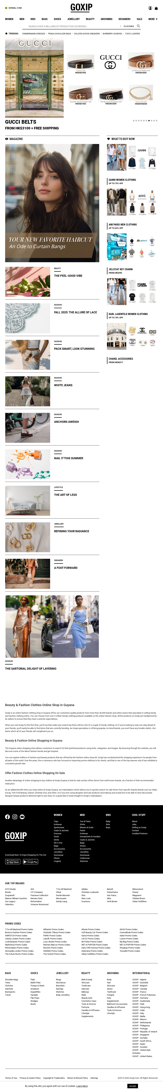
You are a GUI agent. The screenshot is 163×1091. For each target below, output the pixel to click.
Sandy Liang (61, 901)
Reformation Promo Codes (17, 948)
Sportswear (59, 827)
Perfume (85, 1007)
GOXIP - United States (142, 1056)
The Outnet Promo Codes (54, 954)
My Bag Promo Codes (129, 941)
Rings (58, 979)
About (134, 821)
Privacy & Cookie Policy (30, 1078)
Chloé (58, 892)
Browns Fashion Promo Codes (18, 932)
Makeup (85, 992)
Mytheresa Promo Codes (16, 945)
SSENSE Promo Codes (53, 951)
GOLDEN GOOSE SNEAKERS (87, 33)
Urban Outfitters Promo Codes (95, 954)
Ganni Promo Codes (90, 935)
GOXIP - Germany (140, 998)
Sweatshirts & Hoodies (90, 836)
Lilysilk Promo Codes (52, 938)
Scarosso (86, 901)
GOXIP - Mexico (139, 1019)
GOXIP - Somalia (139, 1038)
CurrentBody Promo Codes (131, 932)
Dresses (57, 833)
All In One (58, 843)
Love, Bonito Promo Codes (55, 941)
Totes (7, 982)
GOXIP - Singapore (140, 1034)
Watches (84, 861)
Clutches (9, 985)
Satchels (9, 989)
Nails (84, 995)
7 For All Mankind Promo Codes (19, 929)
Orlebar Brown (138, 898)
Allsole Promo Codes (91, 929)
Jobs (134, 824)
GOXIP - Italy (138, 1013)
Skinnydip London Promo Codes (19, 951)
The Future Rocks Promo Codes (19, 954)
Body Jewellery (63, 995)
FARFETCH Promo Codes (16, 935)
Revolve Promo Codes (53, 948)
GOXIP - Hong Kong (141, 1007)
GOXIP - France (139, 992)
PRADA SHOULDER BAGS (60, 33)
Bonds (8, 892)
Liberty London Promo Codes (18, 938)
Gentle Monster (63, 895)
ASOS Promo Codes (129, 929)
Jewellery (58, 852)
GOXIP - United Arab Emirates (141, 1051)
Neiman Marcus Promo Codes (56, 945)
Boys (108, 827)
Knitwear (58, 824)
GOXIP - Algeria (139, 979)
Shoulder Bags (11, 979)
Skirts (56, 840)
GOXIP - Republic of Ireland (144, 1031)
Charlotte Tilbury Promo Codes (57, 932)
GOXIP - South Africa (141, 1041)
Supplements (87, 1016)
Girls (108, 824)
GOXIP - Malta (138, 1016)
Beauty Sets (87, 998)
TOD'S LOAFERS (132, 33)
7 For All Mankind (63, 889)
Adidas (85, 889)
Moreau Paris (37, 898)
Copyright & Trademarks (54, 1078)
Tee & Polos (85, 821)
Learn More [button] (82, 1086)
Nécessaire (61, 898)
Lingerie (57, 861)
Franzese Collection (39, 895)
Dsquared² (10, 895)
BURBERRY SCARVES (113, 33)
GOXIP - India (138, 1010)
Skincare (85, 982)
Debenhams (112, 892)
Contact (135, 830)
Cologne (110, 995)
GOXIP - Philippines (141, 1025)
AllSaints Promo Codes (53, 929)
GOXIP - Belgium (139, 985)
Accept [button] (132, 1086)
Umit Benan (112, 901)
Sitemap (94, 1078)
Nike (109, 898)
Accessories (59, 849)
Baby (108, 821)
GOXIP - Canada (139, 989)
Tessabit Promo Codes (130, 951)
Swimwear (58, 855)
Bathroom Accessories (117, 1004)
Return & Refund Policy (77, 1078)
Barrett (110, 889)
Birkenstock (137, 889)
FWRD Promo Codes (52, 935)
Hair (109, 982)
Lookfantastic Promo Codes (17, 941)
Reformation (36, 901)
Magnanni (136, 895)
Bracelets (60, 985)
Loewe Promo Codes (129, 938)
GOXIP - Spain (138, 1044)
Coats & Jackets (61, 830)
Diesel (135, 892)
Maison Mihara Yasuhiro (16, 898)
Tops (56, 821)
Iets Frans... (112, 895)
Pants (56, 836)
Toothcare (86, 985)
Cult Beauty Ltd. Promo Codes (95, 932)
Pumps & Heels (37, 985)
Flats (33, 979)
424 (32, 889)
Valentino (9, 904)
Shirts (82, 824)
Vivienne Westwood (39, 904)
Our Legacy (10, 901)
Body (109, 979)
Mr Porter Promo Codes (92, 941)
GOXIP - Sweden (139, 1047)
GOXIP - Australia (140, 982)
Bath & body (87, 979)
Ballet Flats (36, 982)
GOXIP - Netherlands (141, 1022)
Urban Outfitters (139, 901)
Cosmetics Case (89, 1001)
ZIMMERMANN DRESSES (34, 33)
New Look (86, 898)
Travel (8, 995)
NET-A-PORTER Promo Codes (95, 945)
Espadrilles (35, 992)
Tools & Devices (89, 1004)
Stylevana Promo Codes (92, 951)
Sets (109, 998)
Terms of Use (11, 1078)
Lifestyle (85, 1013)
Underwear (85, 858)
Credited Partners (140, 833)
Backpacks (10, 992)
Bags (56, 846)
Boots (33, 1004)
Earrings (59, 989)
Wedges (34, 1001)
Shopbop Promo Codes (130, 948)
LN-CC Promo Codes (91, 938)
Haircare (85, 989)
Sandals (34, 995)
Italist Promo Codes (128, 935)
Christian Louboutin (90, 892)
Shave (110, 989)
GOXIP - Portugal (140, 1028)
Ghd (83, 895)
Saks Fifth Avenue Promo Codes (96, 948)
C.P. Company (37, 892)
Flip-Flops (35, 998)
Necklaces (61, 982)
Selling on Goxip (139, 827)
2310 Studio (10, 889)
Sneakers (35, 989)
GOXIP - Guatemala (141, 1001)
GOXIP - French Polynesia (144, 995)
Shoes (57, 858)
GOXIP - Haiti (138, 1004)
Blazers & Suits (86, 827)
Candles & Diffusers (91, 1010)
